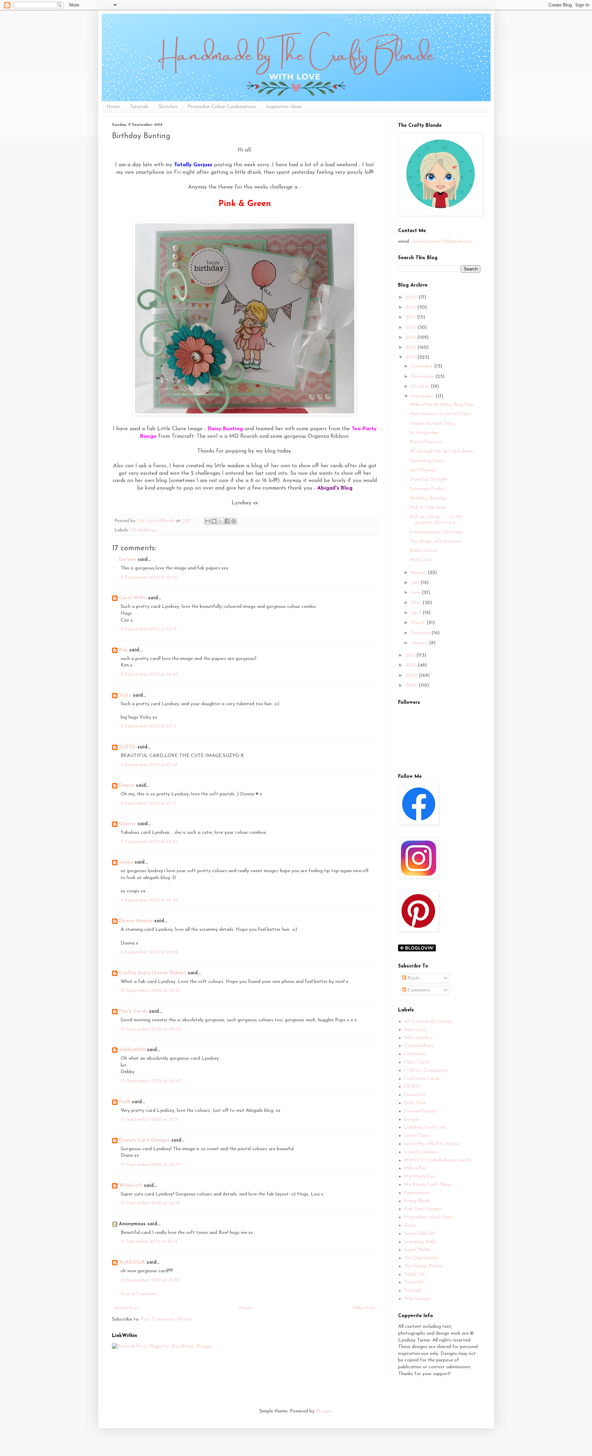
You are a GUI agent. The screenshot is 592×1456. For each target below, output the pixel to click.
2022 (412, 297)
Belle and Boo (418, 1037)
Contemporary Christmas (436, 532)
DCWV (411, 1086)
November (423, 376)
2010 (412, 665)
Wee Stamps (417, 1298)
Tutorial (412, 1290)
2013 (411, 347)
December (422, 366)
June (416, 592)
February (421, 633)
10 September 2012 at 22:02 (151, 1164)
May (416, 602)
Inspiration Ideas (284, 106)
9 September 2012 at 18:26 (149, 841)
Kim (123, 650)
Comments (418, 990)
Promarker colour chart (428, 1217)
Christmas (414, 1054)
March (419, 622)
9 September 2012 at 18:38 (149, 900)
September (423, 396)
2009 (412, 675)
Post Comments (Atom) (166, 1319)
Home (113, 106)
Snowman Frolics (427, 489)
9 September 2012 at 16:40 (149, 674)
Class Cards (416, 1062)
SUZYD (127, 747)
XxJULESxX (132, 1262)
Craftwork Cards (422, 1078)
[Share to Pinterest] (233, 521)
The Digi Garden (421, 1258)
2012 (411, 357)
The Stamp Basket (423, 1266)
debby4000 (132, 1049)
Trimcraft (414, 1282)
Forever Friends (420, 1111)
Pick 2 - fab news (428, 507)
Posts (413, 978)
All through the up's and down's (443, 451)
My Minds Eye (419, 1176)
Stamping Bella (420, 1241)
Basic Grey (415, 1029)
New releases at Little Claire (440, 414)
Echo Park (415, 1103)
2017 (411, 317)
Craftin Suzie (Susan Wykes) (152, 973)
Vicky (125, 695)
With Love (421, 560)
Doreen (127, 559)
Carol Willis (132, 598)
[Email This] (207, 521)
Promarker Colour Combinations (222, 106)
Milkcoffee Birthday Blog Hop (442, 404)
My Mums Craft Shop (427, 1184)
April (416, 612)
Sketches (168, 106)
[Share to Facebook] (227, 521)
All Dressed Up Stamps (428, 1021)
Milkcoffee (415, 1168)
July (415, 582)
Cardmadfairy (419, 1045)
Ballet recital (423, 550)
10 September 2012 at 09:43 (151, 1081)
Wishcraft (130, 1185)
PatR (124, 1102)
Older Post (364, 1308)
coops (126, 862)
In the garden (424, 432)
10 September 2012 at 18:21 (150, 1119)
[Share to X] (220, 521)
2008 (412, 685)
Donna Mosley (135, 921)
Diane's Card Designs (144, 1140)
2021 (411, 307)
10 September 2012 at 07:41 (150, 990)
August (419, 572)
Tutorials (139, 106)
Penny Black (417, 1201)
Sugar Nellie (417, 1249)
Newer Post (126, 1308)
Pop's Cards (133, 1011)
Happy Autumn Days (432, 423)
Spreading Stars (427, 461)
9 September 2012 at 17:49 (149, 765)
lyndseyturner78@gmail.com (442, 241)
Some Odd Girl (419, 1233)
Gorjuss (412, 1119)
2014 (411, 337)
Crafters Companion (425, 1070)
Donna (126, 785)
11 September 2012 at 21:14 (149, 1241)
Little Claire (416, 1135)
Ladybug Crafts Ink (425, 1127)
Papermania (416, 1192)
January (420, 643)
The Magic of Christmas (435, 541)
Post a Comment (139, 1294)
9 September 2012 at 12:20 (149, 577)
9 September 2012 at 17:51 (148, 803)
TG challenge (144, 530)
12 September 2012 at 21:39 (150, 1280)
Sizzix (410, 1225)
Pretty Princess (426, 442)
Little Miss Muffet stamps (432, 1143)
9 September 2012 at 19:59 (149, 952)
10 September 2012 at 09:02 (151, 1029)
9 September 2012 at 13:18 (149, 629)
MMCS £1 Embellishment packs (437, 1160)
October (421, 386)
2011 (411, 655)
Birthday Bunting (427, 498)
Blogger (324, 1411)
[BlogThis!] (214, 521)
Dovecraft (415, 1094)
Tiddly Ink (414, 1274)
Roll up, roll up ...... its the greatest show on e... (436, 519)
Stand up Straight (429, 479)
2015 (411, 327)
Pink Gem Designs (423, 1209)
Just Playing (422, 470)
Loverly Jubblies (420, 1152)
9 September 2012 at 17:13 (148, 726)
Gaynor (127, 824)
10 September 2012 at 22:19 (150, 1203)
